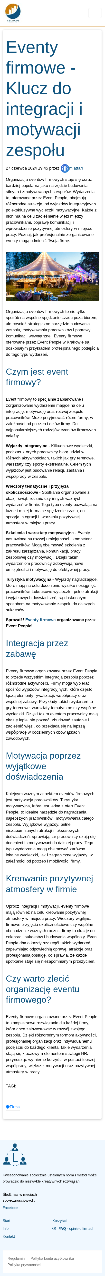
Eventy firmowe (40, 619)
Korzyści (59, 1221)
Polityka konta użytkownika (52, 1258)
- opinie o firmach (76, 1228)
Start (6, 1221)
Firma (15, 1107)
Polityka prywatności (24, 1265)
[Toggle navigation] (95, 13)
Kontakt (9, 1236)
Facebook (11, 1208)
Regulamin (16, 1258)
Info (6, 1228)
